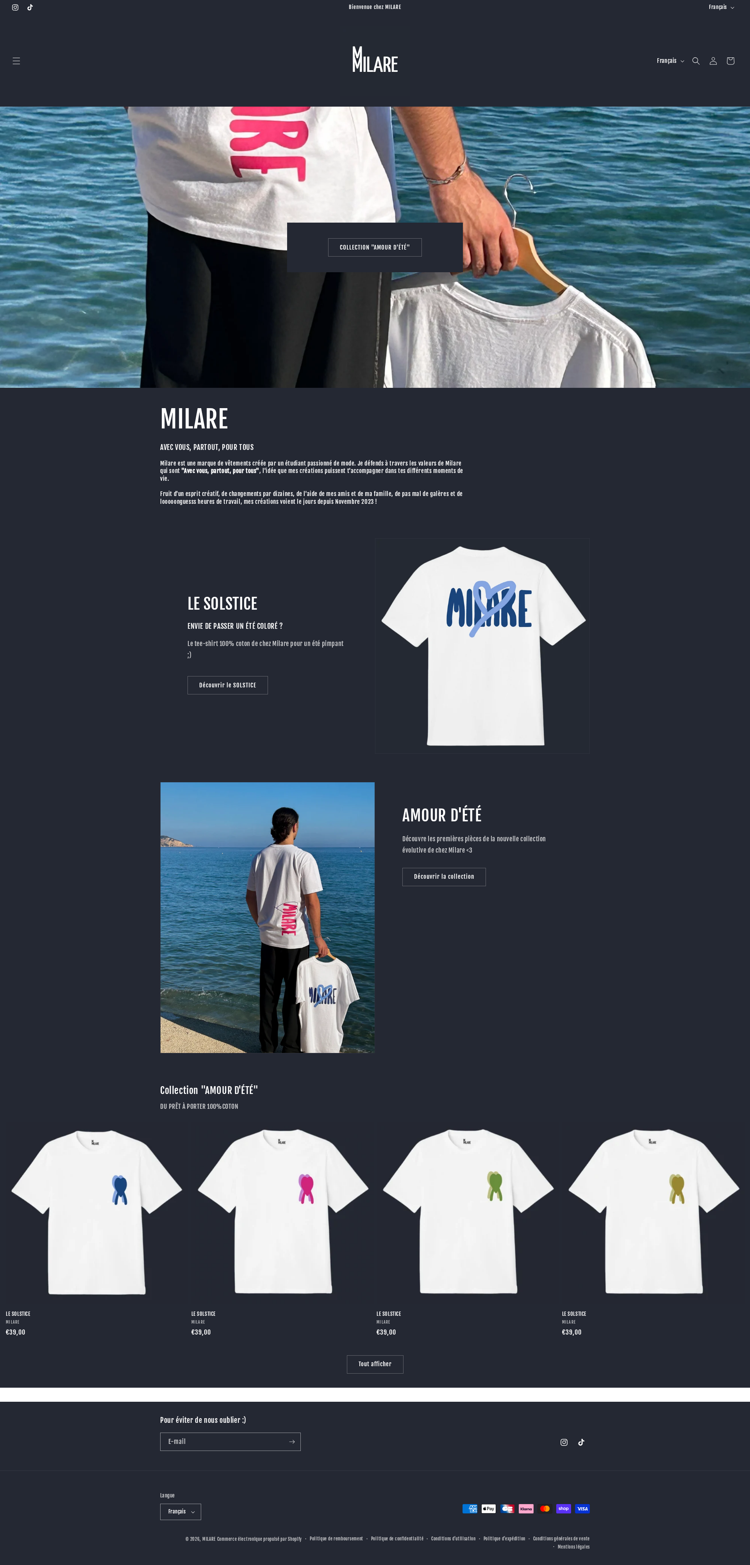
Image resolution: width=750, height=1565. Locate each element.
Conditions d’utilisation (453, 1539)
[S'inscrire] (291, 1442)
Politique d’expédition (504, 1539)
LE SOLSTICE (18, 1314)
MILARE (209, 1539)
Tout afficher (375, 1364)
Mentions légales (574, 1547)
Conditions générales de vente (561, 1539)
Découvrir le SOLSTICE (227, 685)
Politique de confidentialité (397, 1539)
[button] (16, 61)
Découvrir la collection (444, 876)
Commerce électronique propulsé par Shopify (259, 1539)
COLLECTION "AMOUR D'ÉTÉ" (375, 247)
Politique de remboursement (336, 1539)
